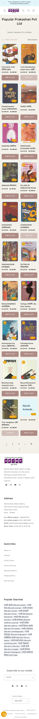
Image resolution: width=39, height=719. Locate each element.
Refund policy (31, 710)
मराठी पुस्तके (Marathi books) (15, 605)
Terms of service (20, 714)
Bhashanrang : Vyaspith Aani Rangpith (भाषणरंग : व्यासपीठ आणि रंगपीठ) (10, 384)
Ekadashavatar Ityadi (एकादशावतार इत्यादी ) (10, 108)
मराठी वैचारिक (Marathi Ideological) (17, 651)
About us (7, 550)
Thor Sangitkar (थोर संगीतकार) (10, 423)
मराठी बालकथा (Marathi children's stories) (17, 621)
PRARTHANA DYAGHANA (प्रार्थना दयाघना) (27, 147)
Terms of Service (10, 566)
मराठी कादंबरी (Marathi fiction (16, 612)
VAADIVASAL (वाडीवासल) (7, 226)
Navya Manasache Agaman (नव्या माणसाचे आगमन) (28, 384)
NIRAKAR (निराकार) (9, 186)
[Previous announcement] (4, 3)
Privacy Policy (9, 560)
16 (31, 444)
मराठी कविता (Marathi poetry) (16, 624)
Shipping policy (32, 714)
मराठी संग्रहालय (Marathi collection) (16, 645)
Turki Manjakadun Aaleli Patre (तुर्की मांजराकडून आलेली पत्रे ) (28, 68)
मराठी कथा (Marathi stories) (17, 607)
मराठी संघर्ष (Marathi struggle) (16, 648)
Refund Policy (9, 581)
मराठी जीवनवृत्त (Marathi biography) (16, 633)
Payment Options (10, 571)
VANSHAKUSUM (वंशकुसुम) (8, 265)
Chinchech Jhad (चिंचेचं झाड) (8, 68)
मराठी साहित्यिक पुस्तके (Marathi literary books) (18, 637)
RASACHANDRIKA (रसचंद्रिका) (9, 305)
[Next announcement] (35, 3)
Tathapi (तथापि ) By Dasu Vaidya (28, 305)
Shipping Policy (9, 576)
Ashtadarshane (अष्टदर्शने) (26, 344)
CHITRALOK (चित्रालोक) (25, 265)
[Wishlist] (28, 10)
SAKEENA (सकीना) (9, 146)
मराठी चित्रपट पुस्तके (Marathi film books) (18, 627)
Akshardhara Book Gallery (16, 710)
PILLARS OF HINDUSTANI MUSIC (28, 187)
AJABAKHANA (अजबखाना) (26, 226)
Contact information (20, 717)
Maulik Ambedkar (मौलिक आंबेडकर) (29, 408)
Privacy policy (8, 714)
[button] (4, 10)
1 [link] (6, 444)
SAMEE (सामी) (25, 107)
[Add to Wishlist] (4, 46)
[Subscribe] (32, 677)
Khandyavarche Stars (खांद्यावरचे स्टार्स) (8, 344)
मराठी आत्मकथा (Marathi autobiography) (18, 630)
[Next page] (19, 449)
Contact (7, 555)
